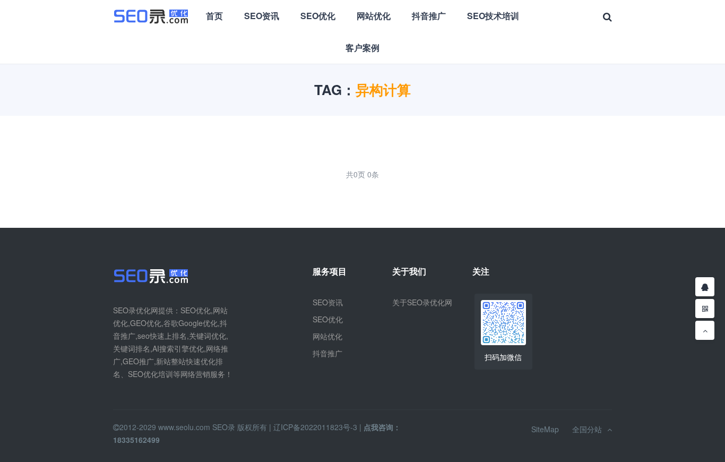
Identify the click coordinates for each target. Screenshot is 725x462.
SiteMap (545, 429)
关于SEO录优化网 (422, 302)
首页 (214, 16)
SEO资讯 (261, 16)
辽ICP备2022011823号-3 (315, 427)
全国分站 (587, 429)
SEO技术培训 (493, 16)
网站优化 (374, 16)
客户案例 (362, 47)
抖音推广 (429, 16)
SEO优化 (317, 16)
